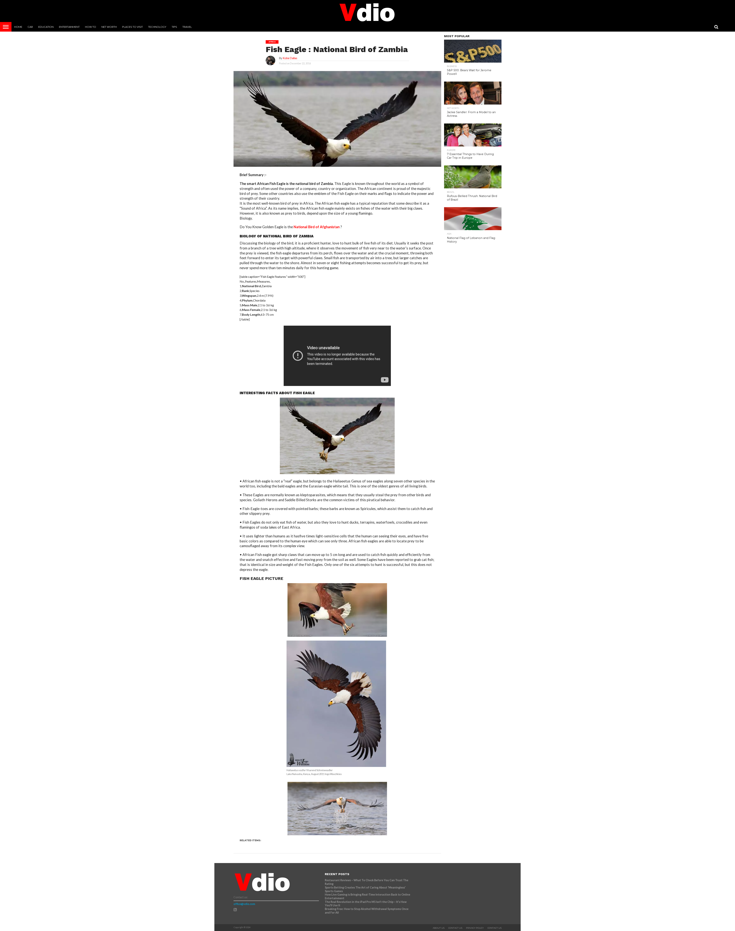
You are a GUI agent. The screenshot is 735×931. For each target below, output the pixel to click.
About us (438, 928)
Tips (174, 26)
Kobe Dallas (290, 58)
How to (90, 26)
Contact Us (455, 928)
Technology (157, 26)
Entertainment (69, 26)
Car (30, 26)
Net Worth (109, 26)
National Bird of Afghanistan (317, 227)
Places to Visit (132, 26)
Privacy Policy (475, 928)
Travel (187, 26)
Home (18, 26)
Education (46, 26)
